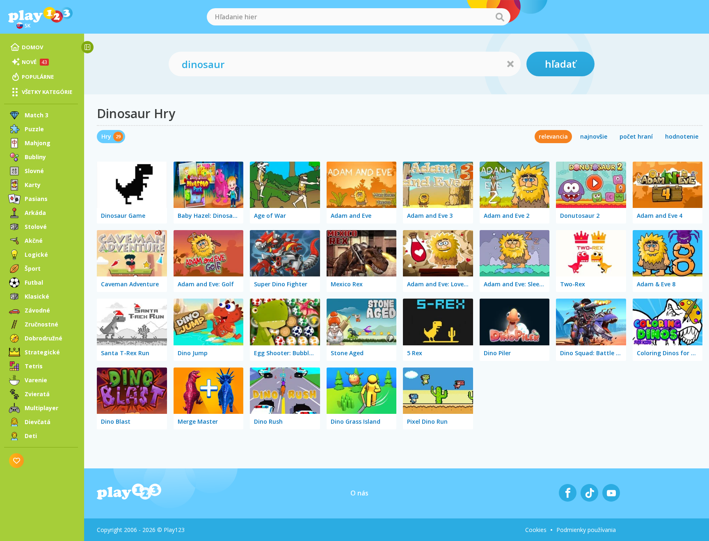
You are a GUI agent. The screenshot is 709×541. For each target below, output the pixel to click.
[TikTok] (589, 493)
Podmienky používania (586, 530)
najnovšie (593, 136)
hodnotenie (681, 136)
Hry (106, 136)
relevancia (553, 136)
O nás (359, 493)
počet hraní (636, 136)
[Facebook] (567, 493)
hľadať (560, 64)
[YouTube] (611, 493)
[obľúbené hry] (16, 460)
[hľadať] (499, 16)
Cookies (536, 530)
